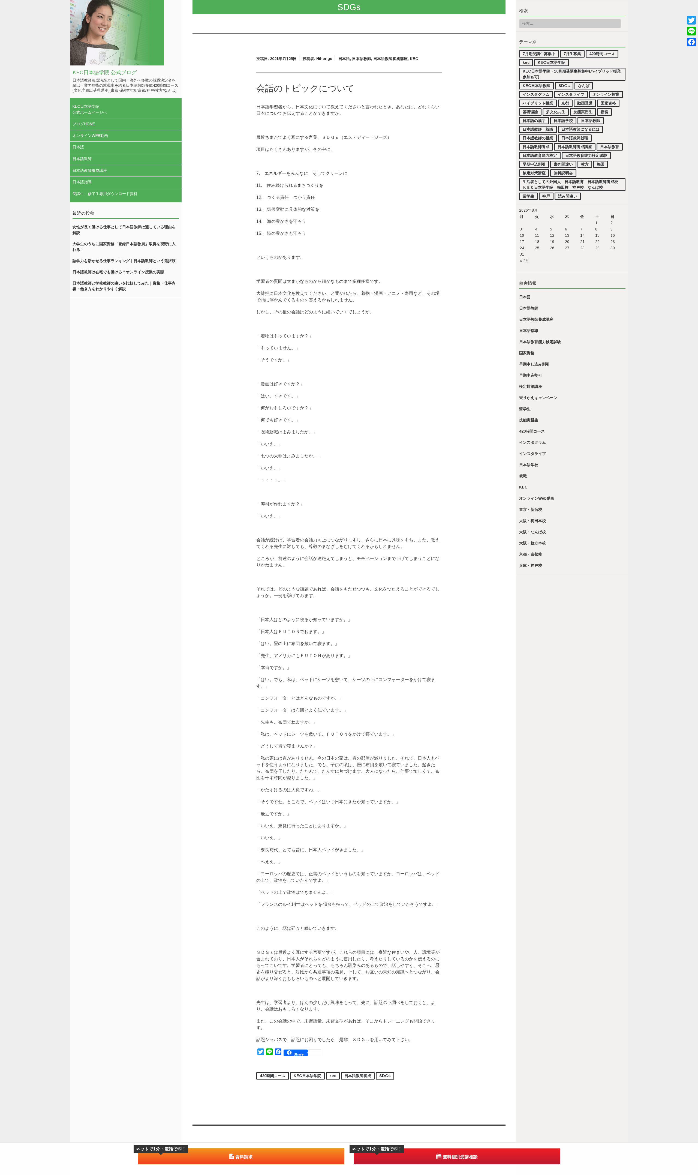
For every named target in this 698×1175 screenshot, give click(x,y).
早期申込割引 (534, 164)
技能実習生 (582, 112)
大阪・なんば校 (532, 532)
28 (582, 248)
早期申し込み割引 (534, 364)
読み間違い (567, 196)
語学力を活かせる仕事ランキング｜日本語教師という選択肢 (124, 261)
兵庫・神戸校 (530, 565)
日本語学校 (563, 120)
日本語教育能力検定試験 (586, 155)
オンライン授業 (605, 94)
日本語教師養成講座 (90, 170)
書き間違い (563, 164)
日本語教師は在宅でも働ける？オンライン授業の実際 (118, 272)
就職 (523, 476)
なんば (583, 85)
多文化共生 (555, 112)
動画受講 (584, 103)
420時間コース (602, 54)
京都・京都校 (530, 554)
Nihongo (324, 58)
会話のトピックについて (305, 88)
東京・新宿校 (530, 509)
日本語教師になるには (580, 129)
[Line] (691, 31)
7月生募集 (572, 54)
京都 (565, 103)
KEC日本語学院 (551, 62)
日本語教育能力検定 (540, 155)
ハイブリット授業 (538, 103)
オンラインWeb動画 (90, 135)
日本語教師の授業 (538, 138)
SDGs (564, 85)
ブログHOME (84, 124)
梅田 (600, 164)
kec (526, 62)
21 (582, 241)
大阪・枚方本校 (532, 543)
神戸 (546, 196)
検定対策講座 (534, 173)
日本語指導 (82, 182)
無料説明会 (563, 173)
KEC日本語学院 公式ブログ (105, 72)
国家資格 (608, 103)
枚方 (585, 164)
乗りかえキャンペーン (538, 397)
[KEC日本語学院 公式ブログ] (117, 64)
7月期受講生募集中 (539, 54)
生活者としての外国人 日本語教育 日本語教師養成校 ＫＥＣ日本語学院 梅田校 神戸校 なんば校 (572, 184)
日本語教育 (609, 147)
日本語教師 (82, 159)
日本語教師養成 (536, 147)
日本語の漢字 (534, 120)
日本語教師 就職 (538, 129)
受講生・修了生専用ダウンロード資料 (105, 193)
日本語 (78, 147)
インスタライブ (571, 94)
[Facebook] (691, 42)
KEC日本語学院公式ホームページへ (90, 109)
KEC (523, 487)
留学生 (528, 196)
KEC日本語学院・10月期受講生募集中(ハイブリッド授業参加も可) (572, 74)
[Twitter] (691, 20)
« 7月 (524, 260)
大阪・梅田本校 (532, 520)
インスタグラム (536, 94)
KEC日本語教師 (536, 85)
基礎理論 (530, 112)
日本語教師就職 (574, 138)
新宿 (604, 112)
